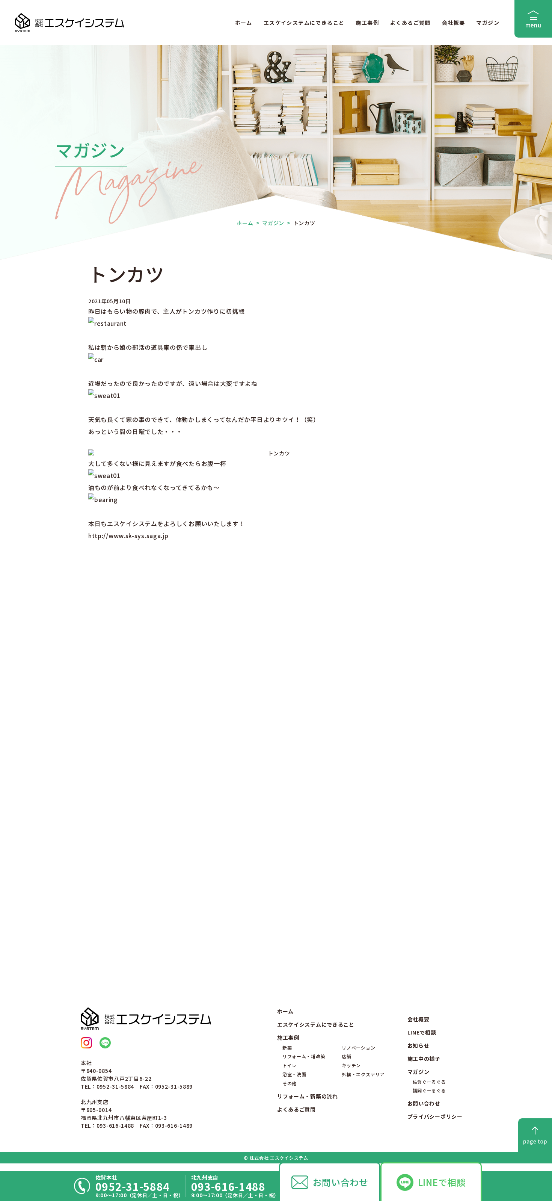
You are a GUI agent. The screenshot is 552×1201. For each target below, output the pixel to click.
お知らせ (418, 1045)
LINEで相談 (442, 1182)
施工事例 (367, 22)
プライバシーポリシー (435, 1116)
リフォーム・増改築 (303, 1056)
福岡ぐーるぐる (429, 1090)
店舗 (346, 1056)
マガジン (487, 22)
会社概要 (453, 22)
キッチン (351, 1065)
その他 (289, 1083)
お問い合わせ (340, 1182)
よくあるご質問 (410, 22)
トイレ (289, 1065)
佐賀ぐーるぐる (429, 1081)
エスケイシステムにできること (304, 22)
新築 (287, 1047)
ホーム (243, 22)
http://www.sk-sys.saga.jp (128, 535)
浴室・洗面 (294, 1074)
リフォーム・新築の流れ (307, 1096)
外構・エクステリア (363, 1074)
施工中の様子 (423, 1058)
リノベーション (358, 1047)
